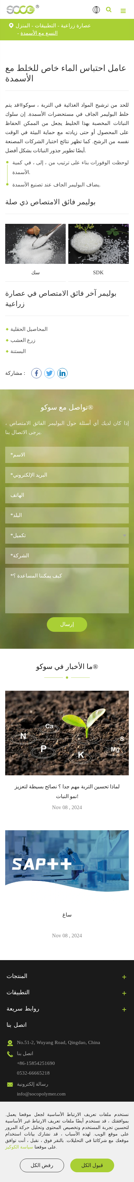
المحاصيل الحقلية (28, 329)
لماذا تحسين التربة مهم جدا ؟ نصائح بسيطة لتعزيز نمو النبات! (67, 791)
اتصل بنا (17, 1025)
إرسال (67, 624)
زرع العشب (22, 340)
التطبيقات (45, 25)
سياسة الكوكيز (19, 1147)
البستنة (18, 351)
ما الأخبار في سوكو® (67, 666)
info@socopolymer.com (41, 1093)
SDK (98, 272)
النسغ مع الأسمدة (39, 33)
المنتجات (17, 976)
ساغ (67, 914)
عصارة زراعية (76, 25)
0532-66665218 (33, 1073)
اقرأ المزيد (67, 767)
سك (35, 272)
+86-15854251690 (36, 1063)
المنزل (23, 25)
